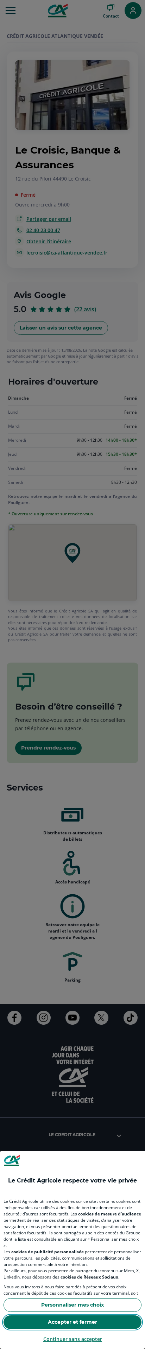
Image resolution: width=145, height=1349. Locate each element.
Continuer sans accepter (72, 1339)
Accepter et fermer (72, 1322)
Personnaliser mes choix (72, 1305)
